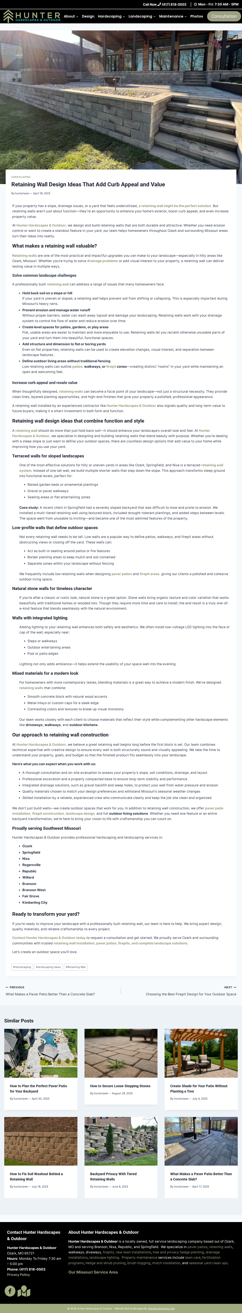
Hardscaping (20, 177)
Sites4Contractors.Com (161, 1308)
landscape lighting (104, 1257)
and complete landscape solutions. (159, 943)
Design (88, 16)
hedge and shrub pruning (106, 1263)
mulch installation (166, 1263)
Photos (196, 16)
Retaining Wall (76, 967)
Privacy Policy (18, 1275)
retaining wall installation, (74, 943)
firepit (111, 367)
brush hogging (138, 1263)
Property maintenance (139, 1257)
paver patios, (106, 943)
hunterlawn (22, 193)
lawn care (193, 1257)
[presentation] (40, 1053)
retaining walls (220, 1247)
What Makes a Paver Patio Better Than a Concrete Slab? (50, 991)
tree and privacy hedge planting (178, 1252)
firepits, (124, 943)
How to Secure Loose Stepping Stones (120, 1086)
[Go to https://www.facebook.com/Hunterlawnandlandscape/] (10, 1291)
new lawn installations (133, 1252)
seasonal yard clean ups (208, 1263)
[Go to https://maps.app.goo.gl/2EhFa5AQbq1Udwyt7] (23, 1291)
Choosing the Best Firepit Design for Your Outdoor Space (191, 991)
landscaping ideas (48, 967)
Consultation (224, 16)
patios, (77, 367)
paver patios (197, 1247)
